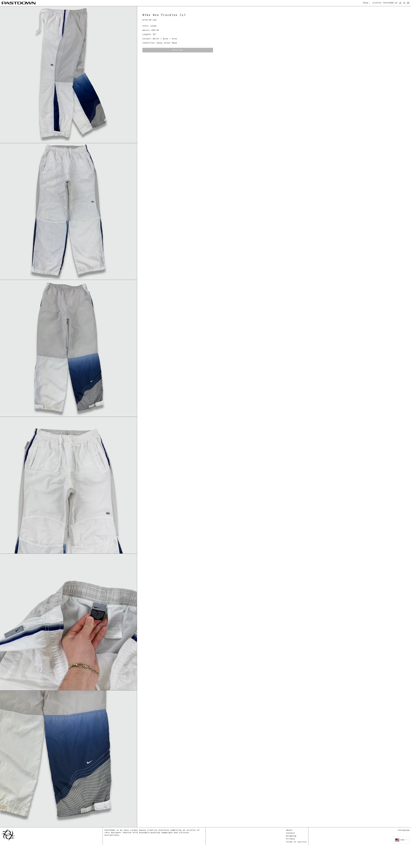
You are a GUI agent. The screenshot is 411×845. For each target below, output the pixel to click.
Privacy (290, 839)
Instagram (403, 830)
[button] (408, 3)
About (289, 830)
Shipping (291, 836)
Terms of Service (296, 842)
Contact (290, 833)
